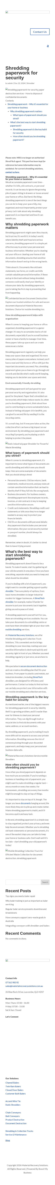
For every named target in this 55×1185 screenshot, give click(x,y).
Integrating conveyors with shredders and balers (27, 925)
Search (45, 882)
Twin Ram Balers (13, 1086)
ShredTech (38, 677)
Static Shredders (12, 1104)
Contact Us (40, 31)
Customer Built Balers (15, 1093)
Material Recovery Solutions (21, 635)
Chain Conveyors (13, 1112)
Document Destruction (15, 1123)
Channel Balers (12, 1082)
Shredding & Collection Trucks (19, 1131)
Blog (7, 1140)
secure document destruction (33, 666)
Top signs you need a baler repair (20, 896)
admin (10, 83)
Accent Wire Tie (12, 1101)
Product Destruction (14, 1119)
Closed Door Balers (14, 1090)
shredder (9, 591)
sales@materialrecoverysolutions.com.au (24, 986)
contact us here (12, 172)
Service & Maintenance (15, 1134)
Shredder (30, 83)
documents (26, 803)
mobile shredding (13, 629)
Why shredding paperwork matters (26, 111)
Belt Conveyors (12, 1116)
